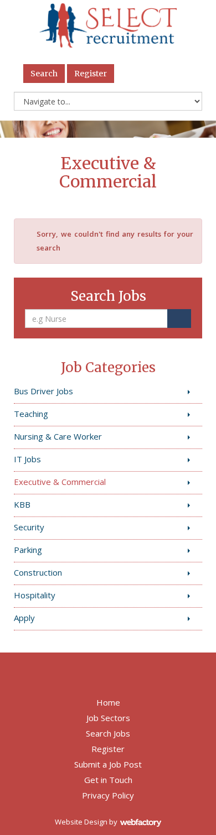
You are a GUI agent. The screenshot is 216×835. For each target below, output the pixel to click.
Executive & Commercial (60, 481)
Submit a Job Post (108, 764)
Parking (28, 549)
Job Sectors (108, 717)
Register (90, 74)
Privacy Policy (108, 795)
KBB (22, 504)
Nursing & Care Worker (58, 436)
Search (44, 74)
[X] (162, 73)
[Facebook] (135, 73)
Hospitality (34, 595)
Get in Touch (108, 779)
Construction (38, 572)
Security (29, 527)
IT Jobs (27, 459)
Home (108, 702)
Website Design (81, 822)
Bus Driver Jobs (43, 390)
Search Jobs (108, 733)
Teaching (31, 413)
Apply (24, 617)
